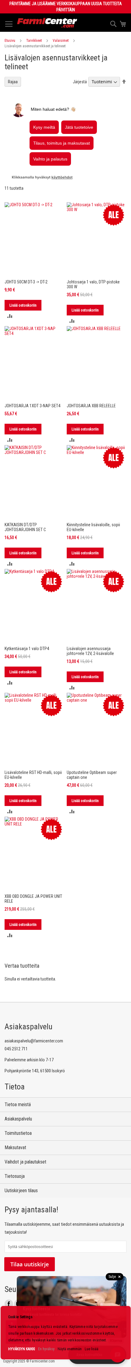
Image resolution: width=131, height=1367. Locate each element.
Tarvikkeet (34, 40)
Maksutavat (15, 1147)
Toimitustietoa (18, 1133)
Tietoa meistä (18, 1104)
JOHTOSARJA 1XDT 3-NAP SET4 (32, 405)
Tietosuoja (15, 1176)
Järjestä (80, 81)
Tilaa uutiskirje (29, 1264)
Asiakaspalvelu (18, 1119)
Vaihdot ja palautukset (25, 1162)
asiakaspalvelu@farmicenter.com (34, 1041)
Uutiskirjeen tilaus (21, 1190)
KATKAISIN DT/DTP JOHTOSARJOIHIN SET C (25, 527)
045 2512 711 (16, 1049)
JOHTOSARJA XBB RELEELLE (91, 405)
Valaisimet (61, 40)
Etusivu (10, 40)
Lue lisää (91, 1349)
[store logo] (47, 23)
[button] (10, 316)
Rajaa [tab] (13, 81)
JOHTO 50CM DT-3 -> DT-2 (26, 281)
